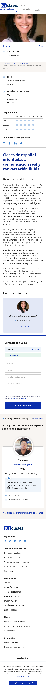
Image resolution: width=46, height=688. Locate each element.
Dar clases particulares (14, 621)
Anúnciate (26, 9)
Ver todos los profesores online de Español (23, 512)
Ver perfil (21, 326)
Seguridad (8, 571)
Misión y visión (10, 601)
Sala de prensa (10, 610)
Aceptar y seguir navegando (23, 683)
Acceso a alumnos (12, 596)
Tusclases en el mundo (14, 605)
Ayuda (7, 582)
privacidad (24, 398)
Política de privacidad (13, 557)
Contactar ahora (23, 405)
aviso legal (13, 398)
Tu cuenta (37, 9)
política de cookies (23, 676)
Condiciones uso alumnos (15, 566)
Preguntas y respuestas (14, 647)
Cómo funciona (11, 587)
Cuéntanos (38, 418)
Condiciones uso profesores (16, 562)
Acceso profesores (12, 591)
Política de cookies (12, 553)
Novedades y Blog (12, 642)
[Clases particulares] (9, 8)
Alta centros (9, 630)
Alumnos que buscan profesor (17, 626)
